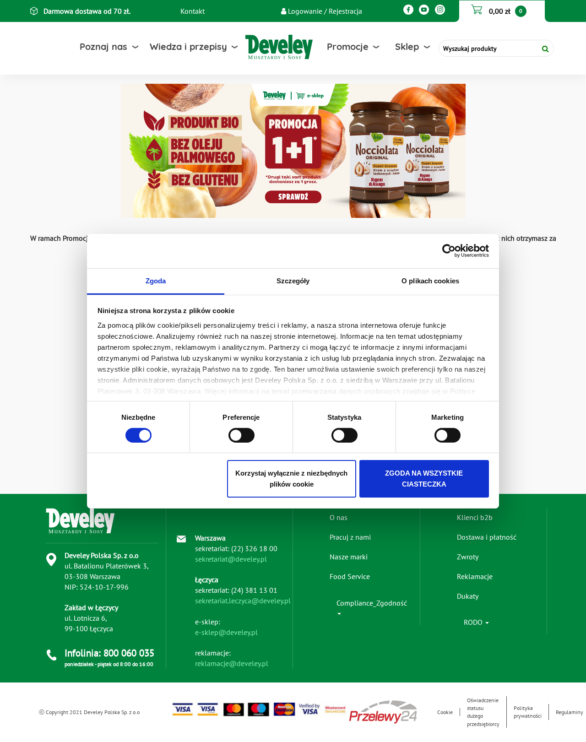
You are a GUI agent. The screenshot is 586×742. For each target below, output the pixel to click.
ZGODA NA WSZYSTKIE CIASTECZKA (424, 478)
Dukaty (467, 596)
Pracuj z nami (350, 537)
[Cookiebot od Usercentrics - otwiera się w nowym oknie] (449, 251)
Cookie (445, 712)
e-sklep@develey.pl (226, 632)
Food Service (350, 576)
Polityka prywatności (528, 711)
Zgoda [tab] (156, 280)
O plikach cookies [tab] (430, 280)
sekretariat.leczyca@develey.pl (243, 600)
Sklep (407, 46)
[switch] (241, 435)
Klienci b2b (475, 517)
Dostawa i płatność (486, 537)
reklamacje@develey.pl (231, 663)
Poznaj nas (103, 46)
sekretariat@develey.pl (231, 558)
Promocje (348, 46)
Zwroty (467, 556)
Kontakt (192, 11)
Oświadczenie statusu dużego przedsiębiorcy (483, 712)
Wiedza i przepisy (188, 46)
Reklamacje (475, 576)
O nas (338, 517)
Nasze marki (349, 556)
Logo (260, 47)
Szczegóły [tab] (293, 280)
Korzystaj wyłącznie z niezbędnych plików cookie (291, 478)
